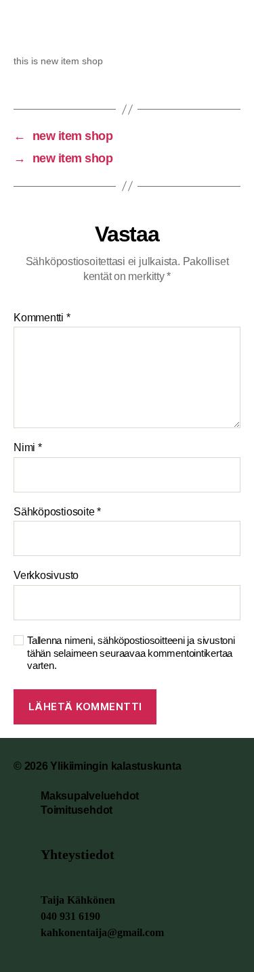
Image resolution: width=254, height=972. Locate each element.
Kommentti (42, 317)
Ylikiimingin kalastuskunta (115, 766)
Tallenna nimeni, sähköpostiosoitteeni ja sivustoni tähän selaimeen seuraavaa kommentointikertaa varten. (131, 653)
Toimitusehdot (76, 810)
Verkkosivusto (46, 575)
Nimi (28, 447)
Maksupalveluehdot (90, 796)
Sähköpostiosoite (57, 511)
